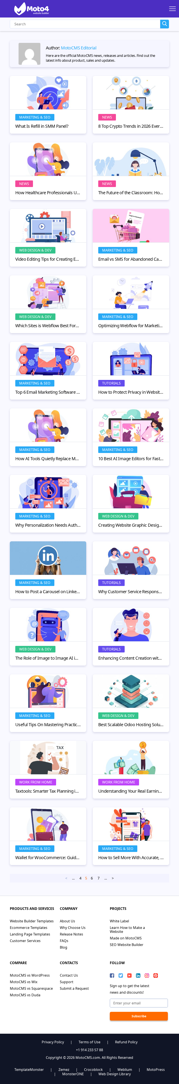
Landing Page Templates (30, 934)
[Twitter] (121, 975)
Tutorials (111, 383)
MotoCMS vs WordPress (30, 975)
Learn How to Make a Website (127, 929)
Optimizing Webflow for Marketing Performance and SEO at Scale (131, 326)
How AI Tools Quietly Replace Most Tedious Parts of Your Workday (48, 459)
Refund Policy (126, 1042)
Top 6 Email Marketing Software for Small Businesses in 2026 (48, 392)
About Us (67, 921)
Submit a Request (74, 988)
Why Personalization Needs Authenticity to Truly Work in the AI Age (48, 525)
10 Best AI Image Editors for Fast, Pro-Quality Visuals (131, 459)
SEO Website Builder (126, 944)
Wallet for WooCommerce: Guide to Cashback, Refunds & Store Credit (48, 857)
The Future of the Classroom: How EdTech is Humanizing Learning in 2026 (131, 193)
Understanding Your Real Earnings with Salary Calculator (131, 791)
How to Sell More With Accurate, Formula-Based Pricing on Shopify (131, 857)
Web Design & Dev (35, 250)
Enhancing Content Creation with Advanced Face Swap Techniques (131, 658)
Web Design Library (114, 1074)
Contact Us (69, 975)
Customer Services (25, 940)
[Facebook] (112, 975)
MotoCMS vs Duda (25, 995)
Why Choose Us (73, 927)
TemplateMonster (29, 1069)
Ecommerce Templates (28, 927)
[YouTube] (129, 975)
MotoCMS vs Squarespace (31, 988)
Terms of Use (89, 1042)
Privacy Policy (53, 1042)
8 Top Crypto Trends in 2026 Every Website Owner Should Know (131, 126)
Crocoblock (93, 1069)
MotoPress (156, 1069)
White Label (119, 921)
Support (66, 981)
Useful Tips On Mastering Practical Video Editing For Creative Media (48, 724)
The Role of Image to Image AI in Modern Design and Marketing (48, 658)
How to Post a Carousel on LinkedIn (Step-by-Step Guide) (48, 591)
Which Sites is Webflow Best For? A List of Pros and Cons (48, 326)
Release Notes (71, 934)
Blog (63, 947)
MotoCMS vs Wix (23, 981)
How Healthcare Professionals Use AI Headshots (48, 193)
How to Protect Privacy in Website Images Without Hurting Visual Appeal (131, 392)
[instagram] (147, 975)
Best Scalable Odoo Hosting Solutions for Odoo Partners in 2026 (131, 724)
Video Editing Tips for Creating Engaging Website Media (48, 259)
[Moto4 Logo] (31, 8)
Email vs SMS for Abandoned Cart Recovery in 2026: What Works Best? (131, 259)
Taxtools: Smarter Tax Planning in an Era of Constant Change (48, 791)
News (107, 117)
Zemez (64, 1069)
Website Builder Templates (32, 921)
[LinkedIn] (138, 975)
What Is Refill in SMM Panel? (41, 126)
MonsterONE (73, 1074)
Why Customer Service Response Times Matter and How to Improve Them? (131, 591)
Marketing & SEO (34, 117)
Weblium (124, 1069)
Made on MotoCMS (126, 938)
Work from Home (35, 782)
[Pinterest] (155, 975)
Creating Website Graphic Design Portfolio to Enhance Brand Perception (131, 525)
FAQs (64, 940)
